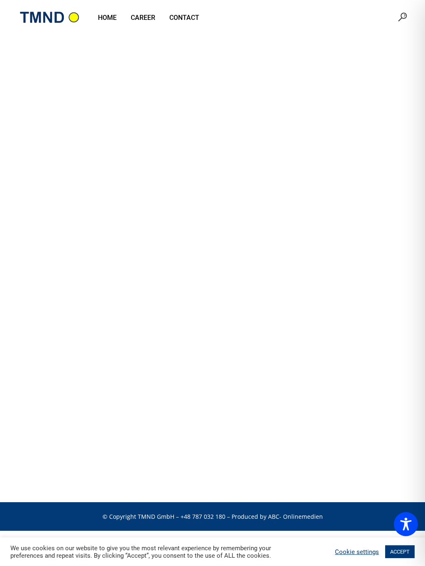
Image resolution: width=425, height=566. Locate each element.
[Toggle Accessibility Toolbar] (406, 524)
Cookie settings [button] (357, 552)
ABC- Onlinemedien (295, 516)
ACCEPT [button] (400, 552)
